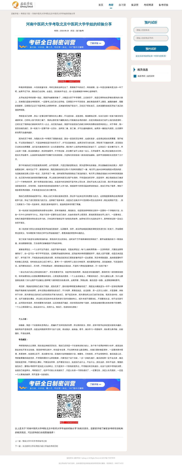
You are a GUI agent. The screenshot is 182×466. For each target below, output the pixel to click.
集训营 (134, 5)
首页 (100, 5)
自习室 (122, 5)
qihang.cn (85, 458)
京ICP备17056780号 (108, 458)
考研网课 (148, 5)
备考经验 (163, 5)
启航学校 (15, 14)
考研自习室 (25, 14)
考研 (111, 5)
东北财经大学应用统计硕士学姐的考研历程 (40, 446)
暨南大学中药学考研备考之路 (35, 441)
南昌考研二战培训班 (146, 76)
